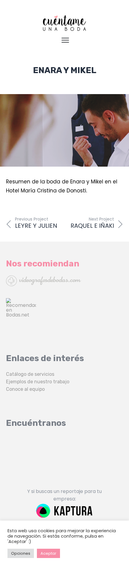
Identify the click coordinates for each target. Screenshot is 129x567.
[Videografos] (64, 280)
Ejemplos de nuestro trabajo (37, 381)
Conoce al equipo (25, 389)
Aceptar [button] (48, 553)
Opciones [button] (20, 553)
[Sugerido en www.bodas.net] (64, 313)
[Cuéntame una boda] (64, 23)
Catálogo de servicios (30, 374)
